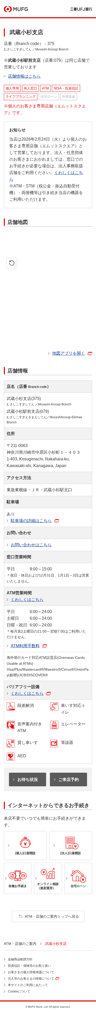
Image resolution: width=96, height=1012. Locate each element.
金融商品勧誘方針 (20, 959)
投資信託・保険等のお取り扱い (29, 966)
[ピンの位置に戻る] (12, 263)
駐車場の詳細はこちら (31, 520)
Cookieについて (19, 991)
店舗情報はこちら (24, 76)
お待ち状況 (27, 779)
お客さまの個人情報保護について (31, 972)
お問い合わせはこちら (31, 545)
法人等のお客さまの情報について (31, 978)
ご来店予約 (68, 779)
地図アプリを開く (68, 353)
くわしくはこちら (27, 599)
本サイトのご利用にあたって (28, 985)
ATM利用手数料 (25, 646)
